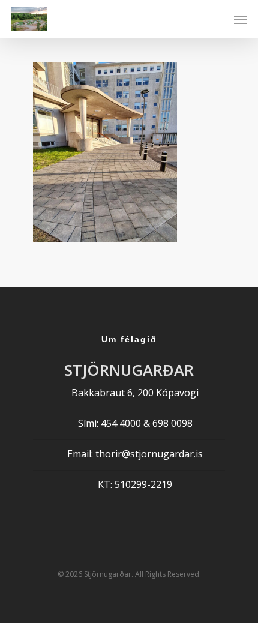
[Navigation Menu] (240, 19)
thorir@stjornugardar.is (149, 453)
